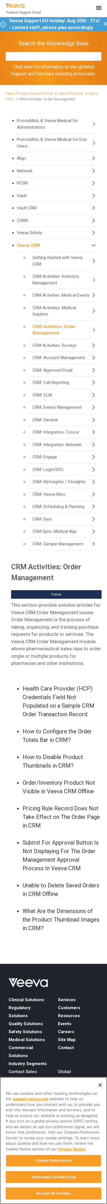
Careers (66, 1031)
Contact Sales (23, 1071)
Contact (66, 1047)
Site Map (67, 1039)
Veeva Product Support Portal (29, 93)
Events (64, 1023)
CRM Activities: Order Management (47, 99)
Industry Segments (28, 1063)
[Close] (100, 1085)
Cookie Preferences (53, 1160)
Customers (69, 1007)
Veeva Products (70, 93)
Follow (56, 594)
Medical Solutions (27, 1039)
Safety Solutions (25, 1031)
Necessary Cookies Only (53, 1177)
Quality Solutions (26, 1023)
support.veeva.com (31, 1098)
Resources (69, 1015)
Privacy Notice (71, 1149)
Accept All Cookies (53, 1193)
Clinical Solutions (26, 999)
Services (67, 999)
